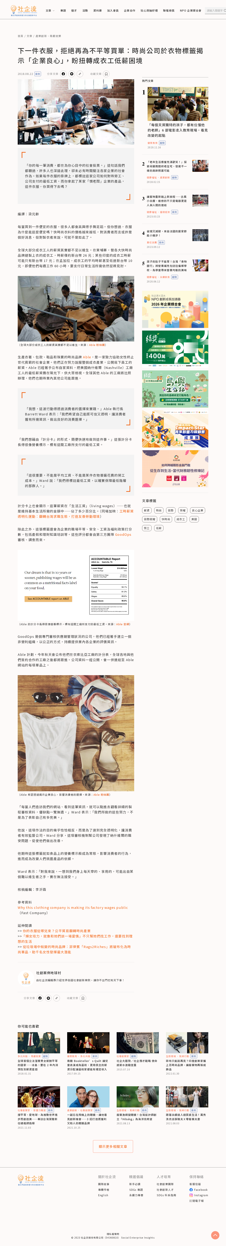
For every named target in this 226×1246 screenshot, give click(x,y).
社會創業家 (123, 1056)
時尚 (159, 510)
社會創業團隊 (165, 1184)
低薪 (159, 528)
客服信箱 (195, 1184)
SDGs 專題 (136, 1190)
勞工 (147, 528)
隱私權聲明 (113, 1234)
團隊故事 (104, 1184)
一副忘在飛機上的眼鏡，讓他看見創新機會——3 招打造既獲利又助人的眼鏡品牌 (87, 1119)
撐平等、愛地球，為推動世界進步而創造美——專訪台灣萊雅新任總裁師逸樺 (38, 1119)
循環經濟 (165, 212)
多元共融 (23, 1056)
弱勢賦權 (149, 519)
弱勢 (171, 510)
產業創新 (41, 36)
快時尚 (166, 519)
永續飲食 (165, 277)
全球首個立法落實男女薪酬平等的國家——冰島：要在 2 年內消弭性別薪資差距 (38, 1065)
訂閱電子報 (196, 1201)
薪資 (147, 510)
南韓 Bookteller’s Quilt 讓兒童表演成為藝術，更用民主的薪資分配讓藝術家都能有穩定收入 (87, 1065)
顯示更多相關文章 (113, 1146)
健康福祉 (152, 177)
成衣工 (181, 519)
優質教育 (153, 143)
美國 (194, 519)
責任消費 (152, 242)
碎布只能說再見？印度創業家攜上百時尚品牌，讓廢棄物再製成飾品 (186, 1065)
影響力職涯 (39, 1110)
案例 (37, 74)
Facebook (201, 1190)
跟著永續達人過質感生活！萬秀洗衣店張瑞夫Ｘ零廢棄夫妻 (186, 1117)
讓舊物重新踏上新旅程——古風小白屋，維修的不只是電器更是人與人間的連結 (167, 201)
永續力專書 (136, 1195)
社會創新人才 (165, 1190)
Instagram (201, 1195)
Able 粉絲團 (97, 345)
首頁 (20, 36)
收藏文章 (96, 74)
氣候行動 (184, 1056)
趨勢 (162, 143)
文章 (29, 36)
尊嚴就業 (55, 36)
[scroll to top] (215, 1235)
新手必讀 (135, 1184)
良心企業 (197, 510)
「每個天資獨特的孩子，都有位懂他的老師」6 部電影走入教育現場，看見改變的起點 (178, 130)
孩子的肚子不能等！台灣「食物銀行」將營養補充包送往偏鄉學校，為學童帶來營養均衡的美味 (167, 265)
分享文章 (52, 74)
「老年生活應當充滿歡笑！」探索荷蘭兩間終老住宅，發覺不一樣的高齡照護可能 (167, 166)
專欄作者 (104, 1190)
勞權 (183, 510)
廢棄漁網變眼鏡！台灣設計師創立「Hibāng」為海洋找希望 (137, 1117)
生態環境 (171, 1056)
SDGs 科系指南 (166, 1195)
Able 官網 (122, 624)
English (103, 1195)
